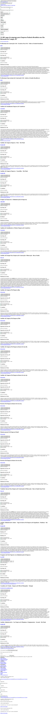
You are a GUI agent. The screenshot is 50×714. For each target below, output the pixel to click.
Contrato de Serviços (3, 660)
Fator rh (2, 257)
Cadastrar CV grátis (10, 5)
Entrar (14, 5)
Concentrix (2, 108)
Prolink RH (2, 144)
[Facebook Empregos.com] (17, 679)
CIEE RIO (2, 201)
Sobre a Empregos (3, 658)
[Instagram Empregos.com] (3, 679)
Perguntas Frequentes (3, 672)
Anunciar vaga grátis (3, 5)
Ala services (2, 292)
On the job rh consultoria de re (6, 588)
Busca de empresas (3, 662)
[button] (25, 58)
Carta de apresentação (3, 669)
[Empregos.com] (4, 1)
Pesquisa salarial (2, 670)
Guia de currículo (3, 668)
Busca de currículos (3, 666)
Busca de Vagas (2, 661)
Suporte (1, 673)
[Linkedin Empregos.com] (10, 679)
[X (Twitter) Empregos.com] (23, 679)
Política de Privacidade (3, 706)
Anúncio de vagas (3, 665)
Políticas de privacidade (4, 659)
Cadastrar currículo (3, 663)
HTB (1, 45)
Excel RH (2, 557)
